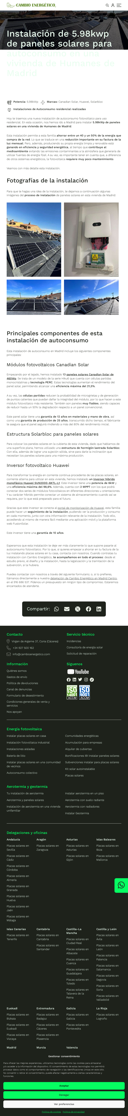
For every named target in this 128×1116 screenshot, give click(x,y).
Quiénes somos (16, 670)
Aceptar (64, 1085)
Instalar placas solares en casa (26, 735)
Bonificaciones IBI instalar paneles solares (92, 755)
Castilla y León (106, 929)
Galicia (71, 1008)
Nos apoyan (14, 711)
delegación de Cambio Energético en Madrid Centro (83, 578)
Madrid (11, 1047)
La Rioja (101, 1008)
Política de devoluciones (22, 683)
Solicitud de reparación (81, 653)
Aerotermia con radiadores (82, 806)
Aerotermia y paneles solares (25, 800)
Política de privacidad (73, 1111)
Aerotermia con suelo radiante (84, 800)
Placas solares (74, 775)
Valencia (72, 1047)
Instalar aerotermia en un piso (84, 793)
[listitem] (56, 609)
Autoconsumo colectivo (22, 772)
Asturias (72, 839)
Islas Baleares (106, 839)
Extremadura (45, 1008)
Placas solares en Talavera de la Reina (77, 993)
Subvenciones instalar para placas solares (92, 762)
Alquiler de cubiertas (78, 749)
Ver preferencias (64, 1104)
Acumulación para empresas (83, 742)
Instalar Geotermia (77, 813)
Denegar (64, 1094)
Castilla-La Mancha (74, 931)
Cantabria (43, 929)
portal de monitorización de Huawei (81, 508)
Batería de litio (16, 755)
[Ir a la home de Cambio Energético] (31, 5)
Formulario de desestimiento (25, 695)
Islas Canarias (16, 929)
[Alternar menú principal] (119, 5)
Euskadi (12, 1008)
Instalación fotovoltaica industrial (28, 742)
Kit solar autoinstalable (80, 769)
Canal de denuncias (19, 689)
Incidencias (74, 641)
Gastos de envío (17, 677)
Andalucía (13, 839)
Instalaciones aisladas (21, 749)
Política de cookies (51, 1111)
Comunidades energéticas (81, 735)
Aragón (41, 839)
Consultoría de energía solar (85, 647)
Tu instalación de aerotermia (25, 793)
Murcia (41, 1047)
